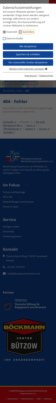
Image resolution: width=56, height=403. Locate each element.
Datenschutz (46, 75)
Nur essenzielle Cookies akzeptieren (28, 62)
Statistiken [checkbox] (28, 31)
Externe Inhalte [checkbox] (14, 38)
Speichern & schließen (28, 54)
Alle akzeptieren (28, 46)
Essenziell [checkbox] (11, 31)
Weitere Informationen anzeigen (27, 68)
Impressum (31, 75)
